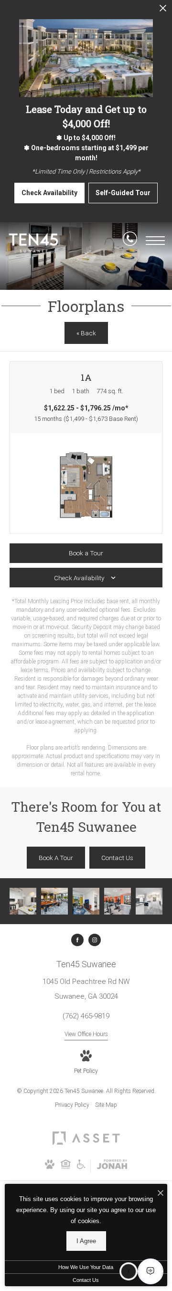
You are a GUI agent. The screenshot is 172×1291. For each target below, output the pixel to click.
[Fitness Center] (117, 901)
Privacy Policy (72, 1105)
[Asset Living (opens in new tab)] (86, 1144)
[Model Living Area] (86, 901)
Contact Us (86, 1280)
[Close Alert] (163, 11)
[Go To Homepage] (33, 243)
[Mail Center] (149, 901)
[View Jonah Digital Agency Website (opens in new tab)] (112, 1166)
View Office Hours (86, 1034)
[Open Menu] (155, 240)
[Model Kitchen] (23, 901)
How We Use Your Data (85, 1267)
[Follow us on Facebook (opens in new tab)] (77, 940)
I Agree (86, 1241)
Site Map (106, 1105)
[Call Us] (130, 241)
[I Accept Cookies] (160, 1194)
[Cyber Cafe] (54, 901)
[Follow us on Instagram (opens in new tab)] (94, 940)
